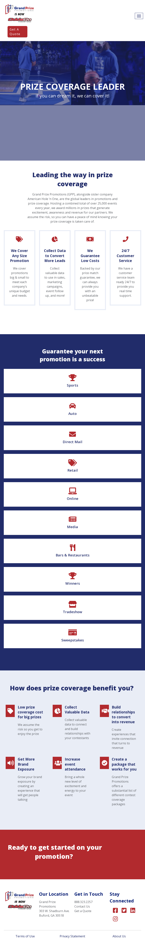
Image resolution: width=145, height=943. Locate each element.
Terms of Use (25, 936)
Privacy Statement (72, 936)
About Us (119, 936)
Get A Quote (15, 31)
